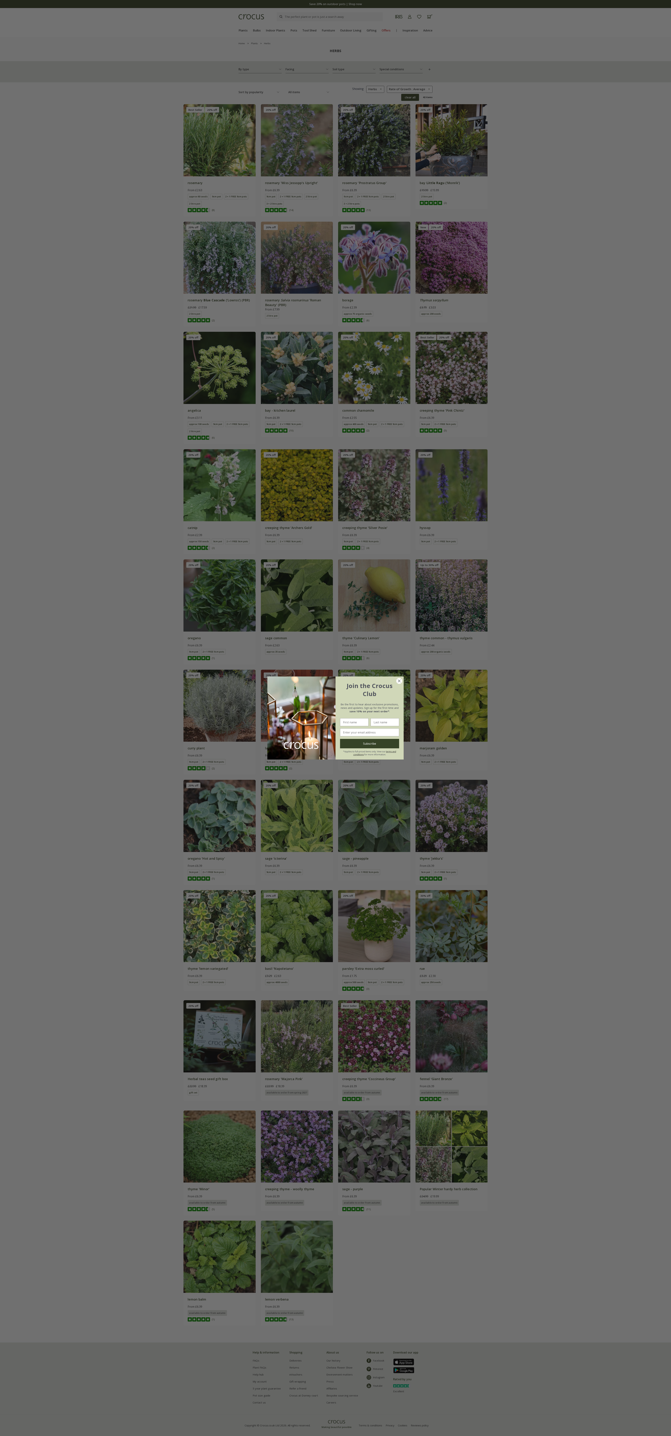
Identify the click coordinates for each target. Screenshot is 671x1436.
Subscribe (369, 744)
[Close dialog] (399, 681)
